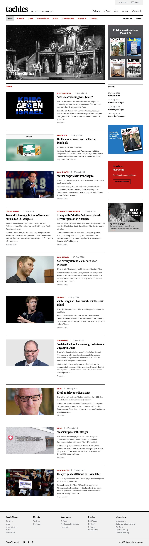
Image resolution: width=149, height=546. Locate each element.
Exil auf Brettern (114, 96)
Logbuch (82, 18)
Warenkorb (136, 11)
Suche (138, 18)
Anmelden (127, 18)
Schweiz (20, 18)
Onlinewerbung (122, 533)
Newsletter (123, 2)
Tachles (36, 521)
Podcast (91, 524)
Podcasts (96, 11)
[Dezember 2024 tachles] (117, 47)
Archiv (125, 11)
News (10, 18)
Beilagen (37, 524)
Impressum (121, 521)
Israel (30, 18)
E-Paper (107, 11)
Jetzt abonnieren (122, 182)
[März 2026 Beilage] (134, 47)
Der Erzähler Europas (116, 103)
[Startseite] (17, 9)
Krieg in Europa (96, 34)
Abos (116, 11)
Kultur (55, 18)
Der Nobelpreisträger (116, 109)
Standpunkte (68, 18)
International (43, 18)
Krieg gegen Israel (98, 24)
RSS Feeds (135, 2)
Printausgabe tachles (70, 524)
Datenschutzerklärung (125, 524)
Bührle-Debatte (97, 29)
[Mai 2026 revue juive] (117, 68)
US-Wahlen (95, 39)
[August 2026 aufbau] (134, 68)
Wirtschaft (10, 533)
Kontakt (119, 527)
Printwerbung (122, 530)
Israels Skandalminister (116, 116)
